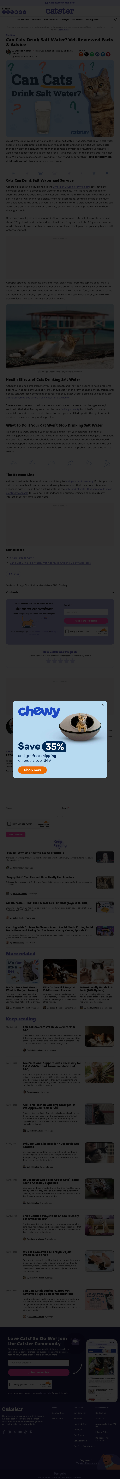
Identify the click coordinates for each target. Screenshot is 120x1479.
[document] (60, 739)
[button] (103, 705)
